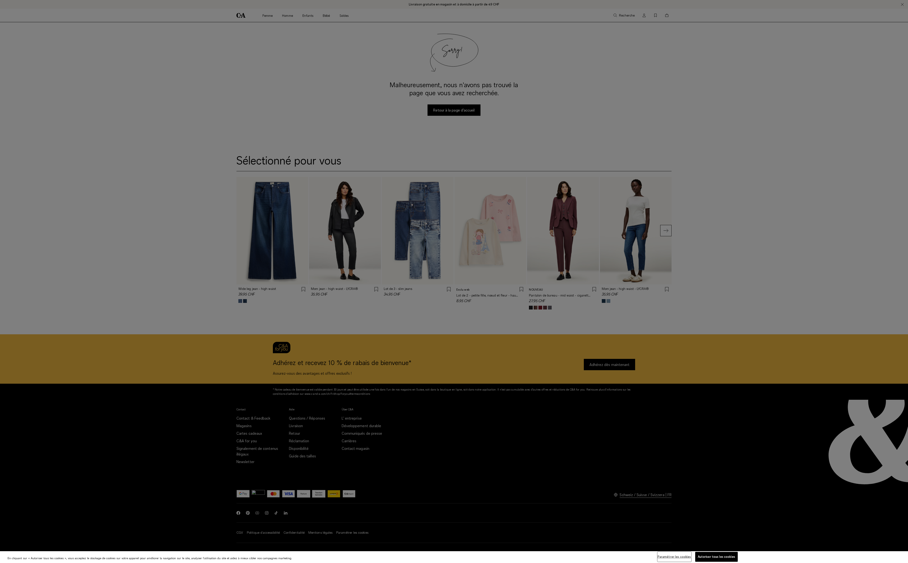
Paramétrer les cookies (674, 557)
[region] (454, 557)
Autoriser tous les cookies (716, 557)
